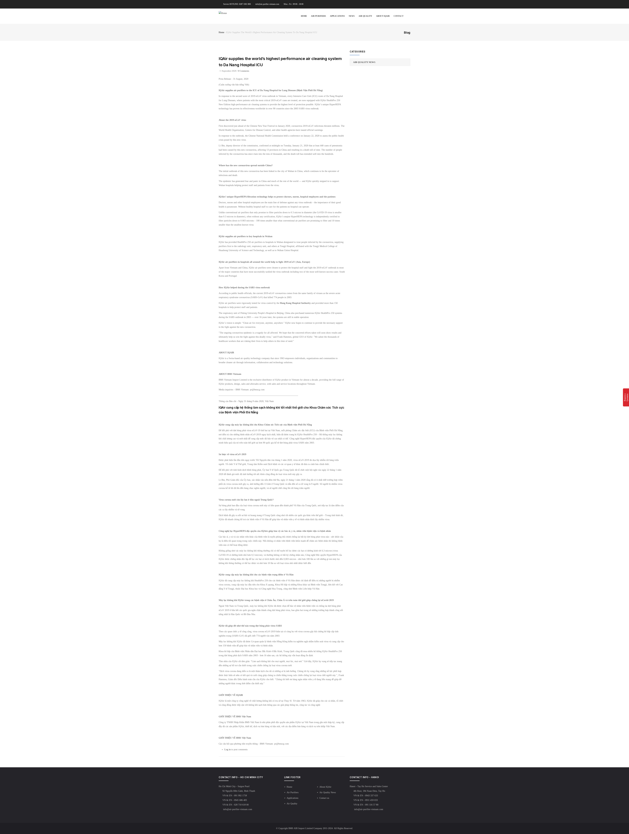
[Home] (223, 13)
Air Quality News (364, 62)
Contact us (324, 798)
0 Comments (243, 71)
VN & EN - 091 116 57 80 (365, 805)
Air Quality (365, 16)
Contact (398, 16)
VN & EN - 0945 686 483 (234, 800)
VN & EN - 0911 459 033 (365, 800)
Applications (337, 16)
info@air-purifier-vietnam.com (267, 4)
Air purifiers (318, 16)
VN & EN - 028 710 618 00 (235, 805)
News (352, 16)
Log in (227, 749)
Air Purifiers (292, 792)
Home (304, 16)
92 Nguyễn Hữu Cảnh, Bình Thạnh (238, 791)
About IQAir (383, 16)
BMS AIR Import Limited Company (305, 828)
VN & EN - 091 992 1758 (234, 795)
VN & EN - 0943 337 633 (365, 795)
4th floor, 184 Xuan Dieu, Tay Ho (369, 791)
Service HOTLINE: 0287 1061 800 (237, 4)
